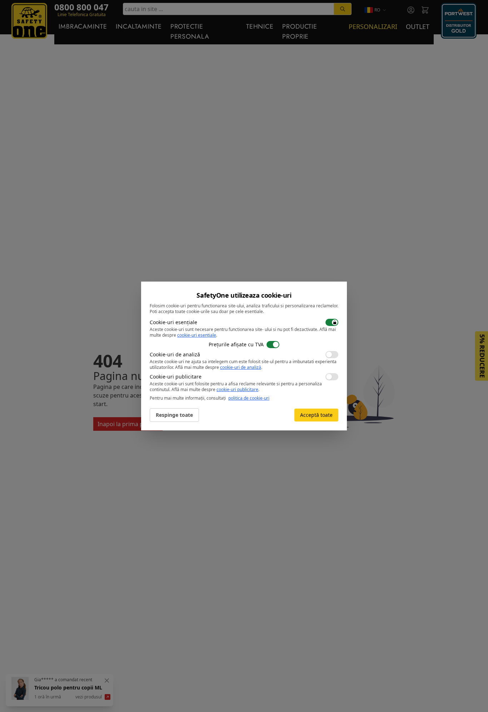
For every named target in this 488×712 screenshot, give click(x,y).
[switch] (331, 322)
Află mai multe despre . (218, 367)
